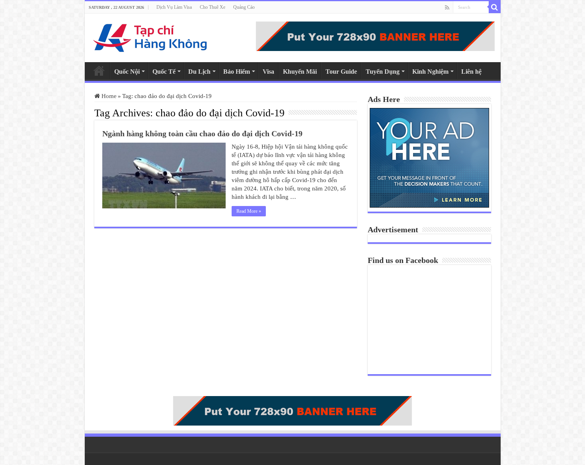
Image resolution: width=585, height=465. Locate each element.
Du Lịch (199, 71)
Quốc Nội (127, 71)
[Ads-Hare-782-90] (375, 35)
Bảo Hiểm (236, 71)
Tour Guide (341, 71)
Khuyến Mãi (300, 71)
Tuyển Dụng (383, 71)
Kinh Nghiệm (430, 71)
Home (99, 70)
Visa (268, 71)
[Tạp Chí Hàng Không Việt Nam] (150, 36)
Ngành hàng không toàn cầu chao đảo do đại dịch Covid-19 (202, 133)
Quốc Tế (164, 71)
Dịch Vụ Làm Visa (174, 7)
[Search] (495, 7)
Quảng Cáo (244, 7)
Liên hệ (471, 71)
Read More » (248, 211)
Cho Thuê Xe (212, 7)
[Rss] (447, 7)
